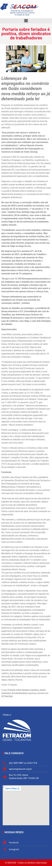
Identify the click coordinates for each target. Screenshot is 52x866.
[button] (26, 20)
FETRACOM (6, 696)
